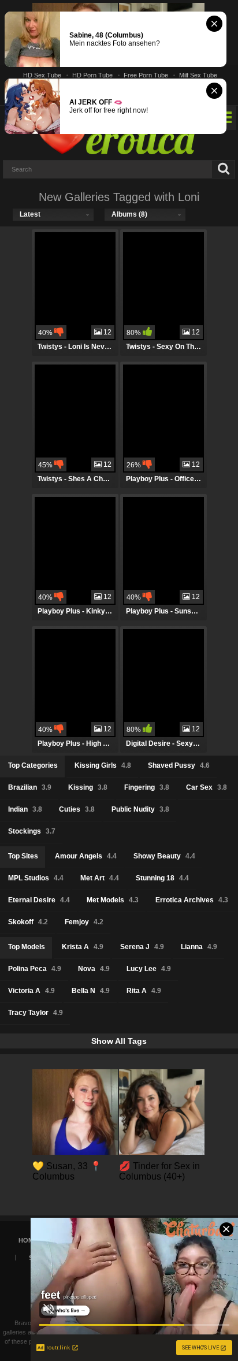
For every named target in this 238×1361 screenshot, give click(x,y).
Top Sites (23, 856)
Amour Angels (86, 856)
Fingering (146, 787)
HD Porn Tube (92, 75)
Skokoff (28, 922)
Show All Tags (119, 1041)
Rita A (144, 991)
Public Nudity (140, 809)
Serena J (142, 947)
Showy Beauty (164, 856)
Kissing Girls (103, 765)
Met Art (99, 878)
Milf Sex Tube (198, 75)
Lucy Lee (149, 969)
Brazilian (29, 787)
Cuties (77, 809)
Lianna (199, 947)
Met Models (113, 900)
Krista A (82, 947)
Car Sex (206, 787)
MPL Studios (36, 878)
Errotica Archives (191, 900)
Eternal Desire (39, 900)
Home (28, 1240)
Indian (25, 809)
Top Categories (33, 765)
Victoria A (31, 991)
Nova (94, 969)
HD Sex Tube (42, 75)
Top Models (26, 947)
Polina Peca (34, 969)
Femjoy (84, 922)
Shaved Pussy (179, 765)
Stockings (31, 831)
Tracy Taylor (35, 1013)
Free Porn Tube (146, 75)
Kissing (87, 787)
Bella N (91, 991)
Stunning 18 (162, 878)
